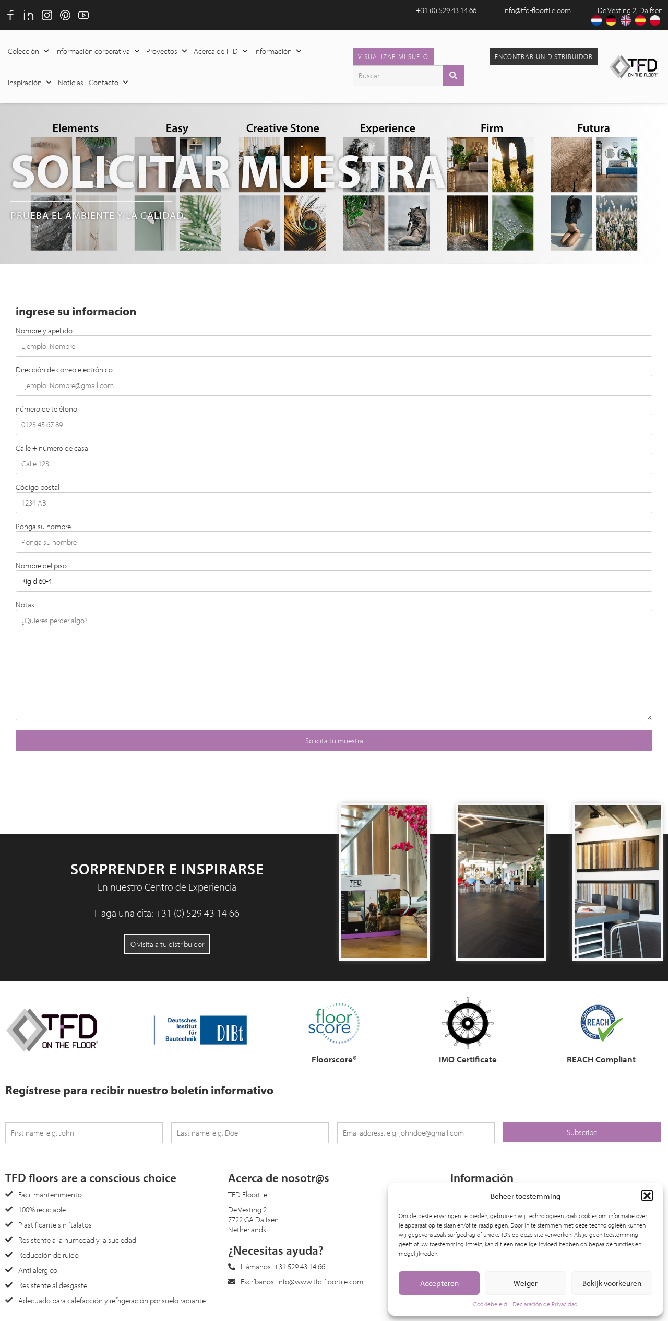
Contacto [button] (103, 82)
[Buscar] (453, 75)
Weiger (526, 1283)
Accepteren (439, 1283)
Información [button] (273, 51)
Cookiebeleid (490, 1304)
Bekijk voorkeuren (611, 1283)
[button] (647, 1195)
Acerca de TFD (216, 51)
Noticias (71, 82)
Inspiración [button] (25, 82)
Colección (23, 51)
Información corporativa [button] (92, 51)
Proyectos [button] (161, 51)
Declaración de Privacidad (545, 1304)
